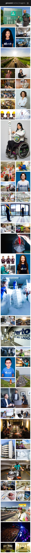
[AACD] (8, 171)
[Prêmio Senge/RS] (8, 104)
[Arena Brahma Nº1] (15, 532)
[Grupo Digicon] (15, 336)
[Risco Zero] (8, 259)
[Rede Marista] (8, 37)
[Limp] (15, 213)
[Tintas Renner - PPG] (8, 94)
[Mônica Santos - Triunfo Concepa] (15, 140)
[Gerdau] (8, 114)
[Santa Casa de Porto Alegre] (23, 166)
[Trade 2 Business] (23, 413)
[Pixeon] (23, 114)
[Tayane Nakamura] (23, 73)
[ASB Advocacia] (15, 398)
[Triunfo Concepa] (23, 32)
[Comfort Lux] (23, 197)
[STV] (15, 17)
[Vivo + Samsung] (15, 429)
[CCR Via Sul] (15, 58)
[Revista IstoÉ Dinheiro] (8, 73)
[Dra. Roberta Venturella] (23, 99)
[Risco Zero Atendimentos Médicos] (8, 187)
